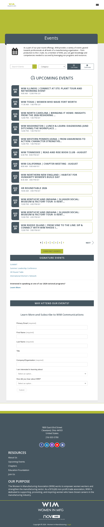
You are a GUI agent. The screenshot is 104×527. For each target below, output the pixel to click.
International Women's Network (23, 276)
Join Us (11, 474)
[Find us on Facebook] (41, 445)
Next (88, 243)
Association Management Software (52, 519)
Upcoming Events (16, 461)
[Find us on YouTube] (57, 445)
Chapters (12, 466)
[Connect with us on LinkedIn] (46, 445)
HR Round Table (16, 272)
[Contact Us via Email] (62, 445)
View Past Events (52, 251)
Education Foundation (18, 470)
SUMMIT (13, 264)
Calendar (87, 67)
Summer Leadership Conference (23, 268)
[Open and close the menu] (61, 4)
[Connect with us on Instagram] (52, 445)
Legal (69, 524)
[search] (34, 66)
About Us (12, 457)
